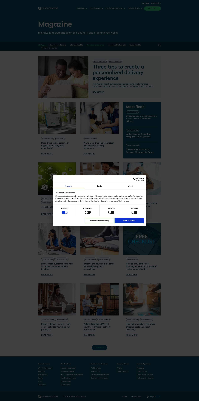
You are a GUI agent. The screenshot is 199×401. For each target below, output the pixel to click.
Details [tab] (99, 186)
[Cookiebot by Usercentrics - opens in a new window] (135, 179)
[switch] (88, 212)
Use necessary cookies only (99, 220)
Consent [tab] (68, 186)
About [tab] (130, 186)
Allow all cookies (129, 220)
